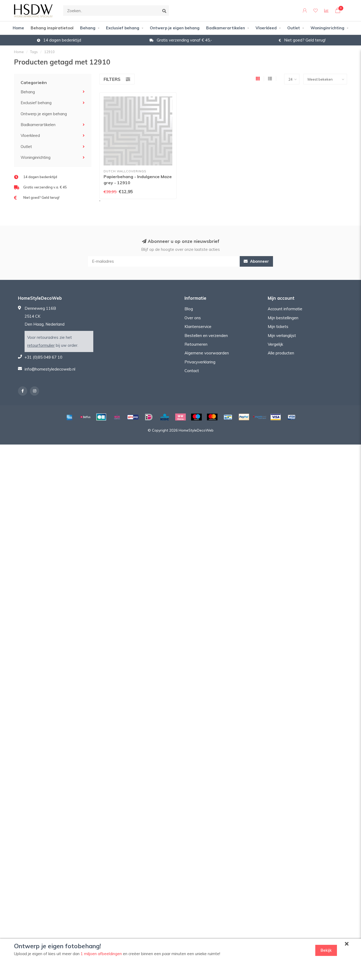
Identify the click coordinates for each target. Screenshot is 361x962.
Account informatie (285, 308)
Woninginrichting (327, 27)
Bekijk (326, 950)
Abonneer (259, 261)
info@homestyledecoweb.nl (50, 369)
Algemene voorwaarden (206, 352)
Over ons (192, 317)
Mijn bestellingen (283, 317)
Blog (188, 308)
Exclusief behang (122, 27)
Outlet (293, 27)
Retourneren (195, 344)
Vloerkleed (266, 27)
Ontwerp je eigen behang (175, 27)
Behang (87, 27)
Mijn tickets (278, 326)
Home (18, 27)
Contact (191, 370)
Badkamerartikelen (225, 27)
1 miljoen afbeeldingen (101, 953)
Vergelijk (275, 344)
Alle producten (281, 352)
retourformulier (41, 345)
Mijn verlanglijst (282, 335)
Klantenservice (197, 326)
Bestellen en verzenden (206, 335)
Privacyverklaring (199, 361)
